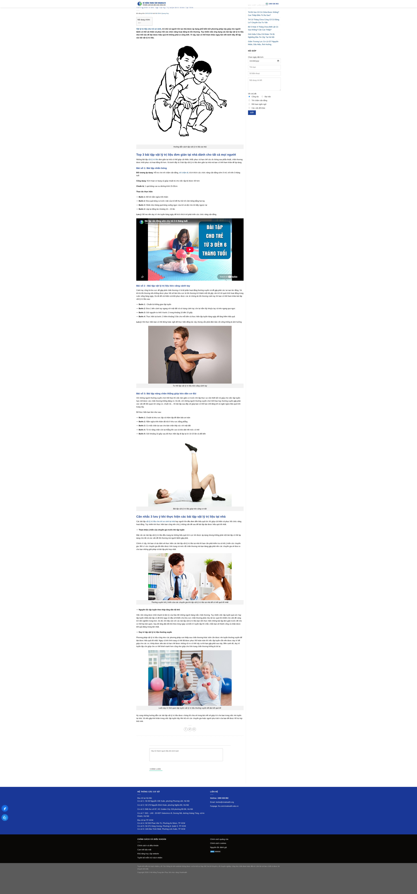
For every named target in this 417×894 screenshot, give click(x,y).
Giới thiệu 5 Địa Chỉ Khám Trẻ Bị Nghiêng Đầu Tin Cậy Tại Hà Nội (261, 35)
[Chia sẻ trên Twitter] (190, 729)
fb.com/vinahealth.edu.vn (228, 806)
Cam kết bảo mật (144, 850)
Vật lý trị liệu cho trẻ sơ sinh (148, 29)
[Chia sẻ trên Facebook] (186, 729)
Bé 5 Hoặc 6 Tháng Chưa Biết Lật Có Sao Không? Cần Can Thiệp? (263, 28)
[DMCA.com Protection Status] (215, 851)
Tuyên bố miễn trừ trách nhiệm (149, 858)
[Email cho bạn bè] (194, 729)
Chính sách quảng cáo (219, 839)
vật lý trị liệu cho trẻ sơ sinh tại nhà (160, 521)
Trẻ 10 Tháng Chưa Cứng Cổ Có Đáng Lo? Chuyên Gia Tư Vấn (263, 21)
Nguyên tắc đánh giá (218, 847)
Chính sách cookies (218, 843)
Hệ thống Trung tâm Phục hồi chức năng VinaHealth (168, 872)
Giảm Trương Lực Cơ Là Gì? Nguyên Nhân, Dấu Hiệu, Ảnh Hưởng (263, 42)
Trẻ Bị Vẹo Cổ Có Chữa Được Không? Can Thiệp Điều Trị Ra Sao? (263, 13)
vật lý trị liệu (153, 159)
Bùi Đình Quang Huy (162, 13)
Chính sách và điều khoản (147, 846)
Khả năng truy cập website (148, 854)
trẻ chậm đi (183, 173)
